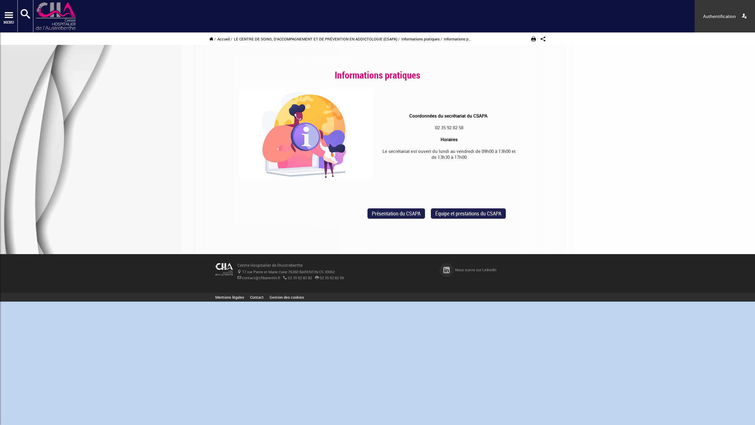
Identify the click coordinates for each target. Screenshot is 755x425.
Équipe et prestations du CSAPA (468, 213)
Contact (257, 297)
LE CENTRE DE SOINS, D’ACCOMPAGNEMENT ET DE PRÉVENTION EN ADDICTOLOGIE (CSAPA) (315, 39)
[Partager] (543, 39)
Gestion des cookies (287, 297)
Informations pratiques (421, 39)
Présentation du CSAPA (396, 213)
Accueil (223, 39)
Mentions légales (229, 297)
